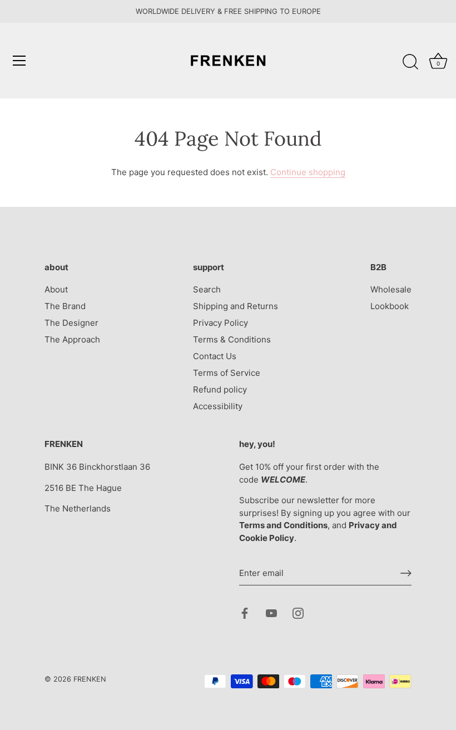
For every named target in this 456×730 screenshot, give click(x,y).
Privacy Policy (220, 322)
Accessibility (217, 406)
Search (207, 289)
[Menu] (19, 60)
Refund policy (220, 389)
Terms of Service (226, 373)
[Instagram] (298, 612)
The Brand (65, 306)
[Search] (410, 62)
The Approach (72, 339)
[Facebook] (244, 612)
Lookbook (389, 306)
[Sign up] (406, 573)
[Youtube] (271, 612)
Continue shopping (307, 172)
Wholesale (391, 289)
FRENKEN (89, 679)
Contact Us (214, 356)
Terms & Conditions (232, 339)
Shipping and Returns (235, 306)
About (56, 289)
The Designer (71, 322)
